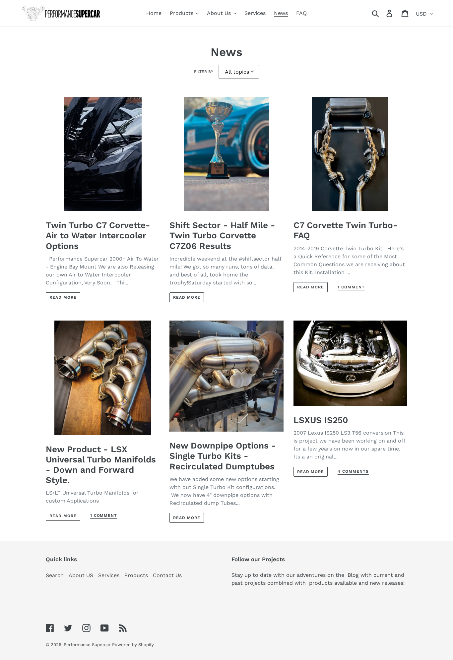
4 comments (353, 471)
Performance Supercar (87, 644)
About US (81, 575)
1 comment (351, 287)
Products (136, 575)
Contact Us (167, 575)
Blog (351, 575)
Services (108, 575)
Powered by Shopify (133, 644)
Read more (63, 297)
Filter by (203, 71)
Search (55, 575)
